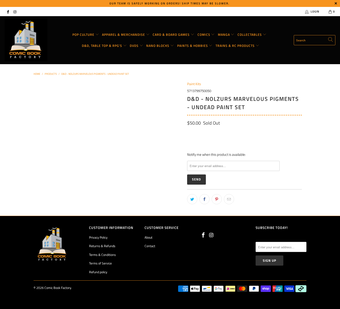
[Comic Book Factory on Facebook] (8, 11)
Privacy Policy (98, 237)
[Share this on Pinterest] (217, 199)
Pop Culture (83, 34)
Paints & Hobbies (193, 45)
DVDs (134, 45)
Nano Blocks (158, 45)
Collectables (250, 34)
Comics (204, 34)
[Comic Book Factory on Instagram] (15, 11)
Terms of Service (100, 263)
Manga (224, 34)
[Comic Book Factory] (26, 40)
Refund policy (98, 272)
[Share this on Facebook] (204, 199)
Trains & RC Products (236, 45)
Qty (189, 132)
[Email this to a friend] (229, 199)
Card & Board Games (172, 34)
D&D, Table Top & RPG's (102, 45)
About (148, 237)
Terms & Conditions (102, 254)
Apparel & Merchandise (124, 34)
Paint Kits (194, 84)
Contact (150, 245)
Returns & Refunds (102, 245)
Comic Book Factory (57, 287)
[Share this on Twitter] (192, 199)
